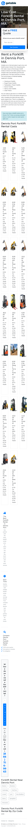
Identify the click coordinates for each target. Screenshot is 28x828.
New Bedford (20, 794)
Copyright (3, 826)
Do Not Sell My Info (11, 826)
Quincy (4, 798)
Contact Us (4, 821)
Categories (11, 821)
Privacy (24, 824)
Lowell (4, 794)
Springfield (12, 798)
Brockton (12, 786)
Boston (4, 786)
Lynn (11, 794)
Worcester (5, 803)
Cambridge (5, 790)
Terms (19, 824)
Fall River (14, 790)
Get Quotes (14, 47)
